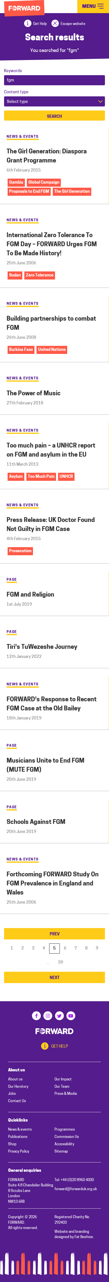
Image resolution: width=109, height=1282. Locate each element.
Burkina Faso (21, 350)
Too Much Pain (41, 477)
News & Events (23, 137)
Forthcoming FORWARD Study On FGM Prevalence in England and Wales (53, 884)
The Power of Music (34, 394)
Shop (12, 1144)
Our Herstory (18, 1087)
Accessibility (64, 1144)
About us (16, 1070)
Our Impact (63, 1079)
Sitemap (61, 1152)
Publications (17, 1137)
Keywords (13, 71)
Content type (16, 92)
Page (12, 580)
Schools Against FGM (36, 822)
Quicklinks (18, 1121)
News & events (20, 1130)
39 (60, 963)
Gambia (16, 183)
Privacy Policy (18, 1152)
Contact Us (17, 1101)
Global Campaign (43, 183)
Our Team (62, 1087)
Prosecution (20, 551)
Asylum (16, 477)
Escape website (73, 24)
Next (55, 978)
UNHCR (66, 477)
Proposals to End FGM (29, 192)
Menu (89, 6)
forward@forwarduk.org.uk (76, 1189)
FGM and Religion (30, 595)
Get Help (40, 24)
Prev (55, 934)
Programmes (65, 1130)
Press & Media (66, 1094)
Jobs (12, 1094)
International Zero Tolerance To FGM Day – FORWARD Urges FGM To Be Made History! (52, 245)
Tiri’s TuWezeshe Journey (42, 647)
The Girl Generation (72, 192)
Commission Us (67, 1137)
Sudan (15, 275)
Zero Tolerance (39, 275)
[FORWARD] (24, 8)
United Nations (52, 350)
